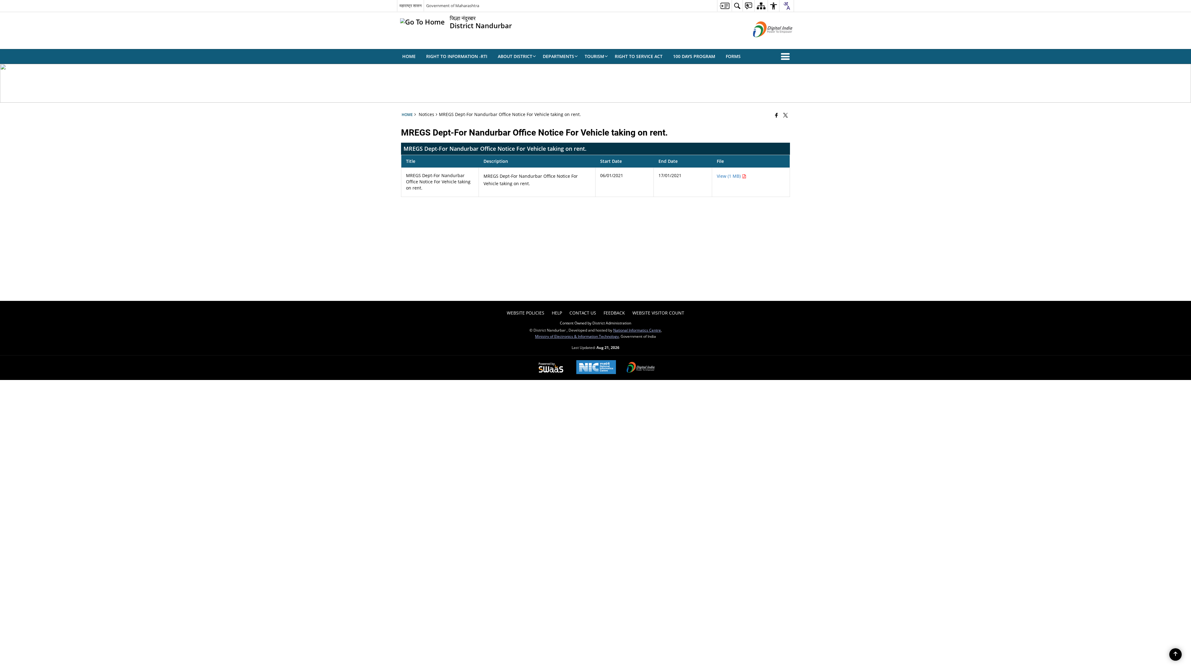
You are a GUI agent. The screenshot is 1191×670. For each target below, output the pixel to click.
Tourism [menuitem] (594, 56)
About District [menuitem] (515, 56)
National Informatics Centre (637, 330)
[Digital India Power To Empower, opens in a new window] (641, 368)
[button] (786, 56)
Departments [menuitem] (558, 56)
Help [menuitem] (557, 313)
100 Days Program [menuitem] (694, 56)
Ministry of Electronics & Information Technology (577, 336)
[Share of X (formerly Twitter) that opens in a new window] (785, 115)
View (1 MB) (729, 176)
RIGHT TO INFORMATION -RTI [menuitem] (456, 56)
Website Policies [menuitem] (525, 313)
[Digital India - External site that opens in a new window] (765, 42)
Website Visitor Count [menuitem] (658, 313)
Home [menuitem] (409, 56)
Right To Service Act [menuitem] (638, 56)
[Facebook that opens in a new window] (776, 115)
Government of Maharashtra (452, 5)
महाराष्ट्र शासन (410, 5)
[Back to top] (1175, 654)
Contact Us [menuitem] (582, 313)
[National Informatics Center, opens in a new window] (596, 367)
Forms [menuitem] (733, 56)
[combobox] (786, 6)
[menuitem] (724, 5)
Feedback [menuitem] (614, 313)
